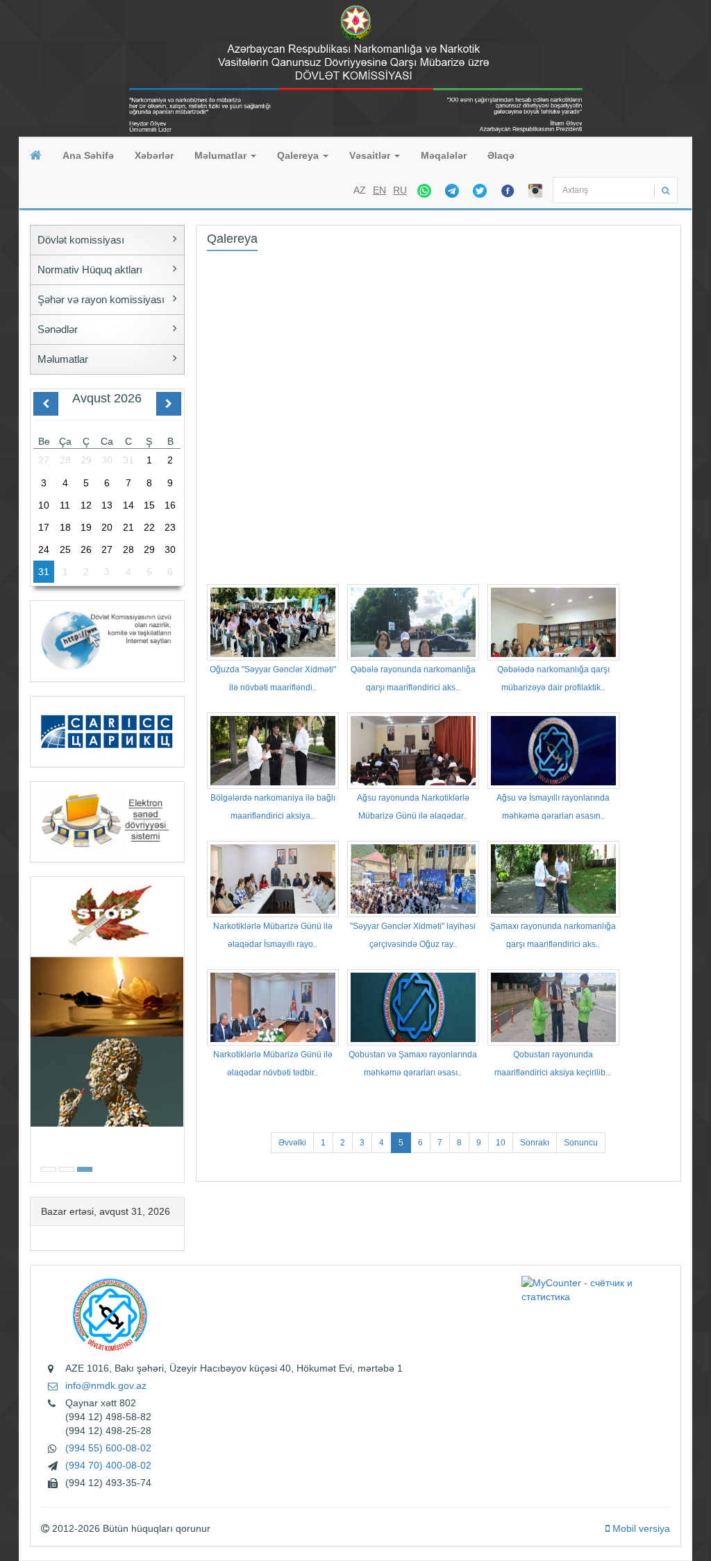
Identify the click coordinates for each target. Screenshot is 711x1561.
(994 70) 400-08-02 (108, 1465)
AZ (359, 190)
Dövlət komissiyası (80, 240)
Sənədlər (57, 329)
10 (500, 1143)
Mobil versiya (640, 1528)
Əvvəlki (292, 1143)
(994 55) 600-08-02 (108, 1447)
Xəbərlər (154, 155)
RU (400, 190)
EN (379, 190)
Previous (34, 1027)
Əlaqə (501, 155)
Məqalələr (444, 155)
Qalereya (299, 155)
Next (179, 1027)
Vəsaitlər (371, 155)
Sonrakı (534, 1143)
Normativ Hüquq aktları (89, 269)
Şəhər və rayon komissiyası (101, 299)
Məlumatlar (221, 155)
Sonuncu (581, 1143)
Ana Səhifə (88, 155)
